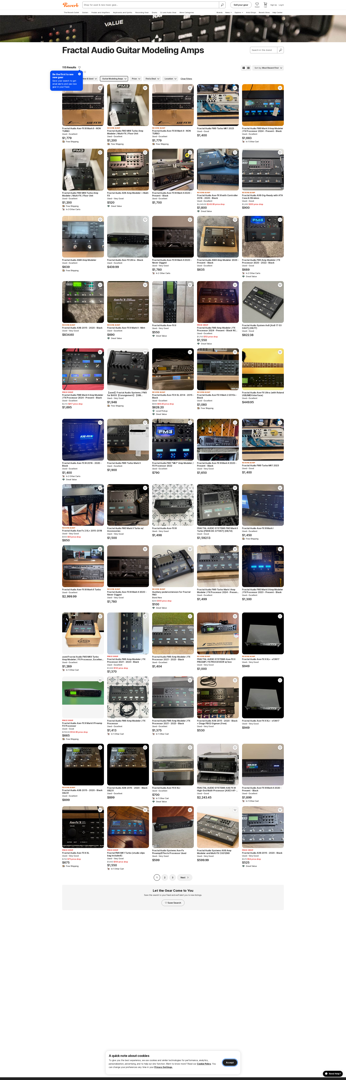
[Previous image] (66, 105)
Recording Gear (142, 12)
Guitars (85, 12)
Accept (230, 1062)
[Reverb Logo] (70, 5)
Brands (220, 12)
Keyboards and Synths (122, 12)
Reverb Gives (264, 12)
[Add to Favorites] (79, 67)
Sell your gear (241, 5)
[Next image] (100, 105)
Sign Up (273, 5)
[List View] (248, 68)
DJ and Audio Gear (168, 12)
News (227, 12)
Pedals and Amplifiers (101, 12)
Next (183, 877)
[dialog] (173, 1063)
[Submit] (280, 50)
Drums (154, 12)
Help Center (277, 12)
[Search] (222, 5)
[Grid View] (244, 68)
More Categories (187, 12)
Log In (281, 5)
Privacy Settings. (163, 1067)
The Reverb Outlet (71, 12)
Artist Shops (251, 12)
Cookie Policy (204, 1063)
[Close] (79, 74)
